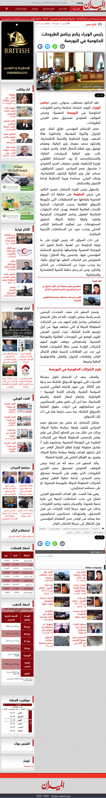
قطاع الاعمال (98, 532)
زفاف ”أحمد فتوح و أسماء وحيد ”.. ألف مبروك (25, 512)
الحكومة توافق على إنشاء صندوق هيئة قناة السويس (55, 614)
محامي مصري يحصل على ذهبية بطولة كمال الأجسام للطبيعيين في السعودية (10, 515)
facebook (86, 532)
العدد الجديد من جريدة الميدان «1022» (10, 420)
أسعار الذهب (21, 603)
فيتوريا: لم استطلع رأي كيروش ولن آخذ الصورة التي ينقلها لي (55, 627)
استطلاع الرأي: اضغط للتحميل (21, 536)
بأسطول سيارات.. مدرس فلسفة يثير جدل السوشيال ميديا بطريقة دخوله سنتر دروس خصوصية (54, 640)
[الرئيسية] (76, 8)
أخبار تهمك (22, 307)
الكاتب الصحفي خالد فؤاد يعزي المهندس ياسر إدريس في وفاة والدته (25, 490)
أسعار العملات (20, 547)
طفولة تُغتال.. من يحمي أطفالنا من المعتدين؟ (37, 18)
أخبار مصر (91, 24)
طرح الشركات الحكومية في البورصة (75, 368)
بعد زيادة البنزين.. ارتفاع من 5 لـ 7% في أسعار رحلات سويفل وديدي (54, 588)
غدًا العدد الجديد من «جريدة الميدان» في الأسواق (18, 433)
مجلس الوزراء (54, 528)
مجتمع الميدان (20, 467)
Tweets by (29, 766)
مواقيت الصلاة (19, 699)
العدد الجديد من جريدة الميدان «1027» (10, 407)
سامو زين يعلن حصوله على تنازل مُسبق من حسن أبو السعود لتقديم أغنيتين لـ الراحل (61, 287)
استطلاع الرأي (20, 529)
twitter (77, 532)
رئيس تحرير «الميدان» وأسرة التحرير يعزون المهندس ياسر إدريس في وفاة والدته (10, 491)
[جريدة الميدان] (17, 51)
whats (69, 532)
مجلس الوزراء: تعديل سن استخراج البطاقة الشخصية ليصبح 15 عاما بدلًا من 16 (87, 627)
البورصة (72, 112)
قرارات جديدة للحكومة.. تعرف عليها (46, 600)
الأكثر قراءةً (22, 228)
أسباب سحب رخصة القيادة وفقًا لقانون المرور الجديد (79, 588)
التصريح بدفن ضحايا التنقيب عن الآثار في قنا (79, 640)
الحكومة (78, 194)
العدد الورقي (21, 397)
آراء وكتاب (23, 88)
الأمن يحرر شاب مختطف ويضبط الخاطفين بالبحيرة (62, 298)
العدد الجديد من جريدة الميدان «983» (10, 446)
